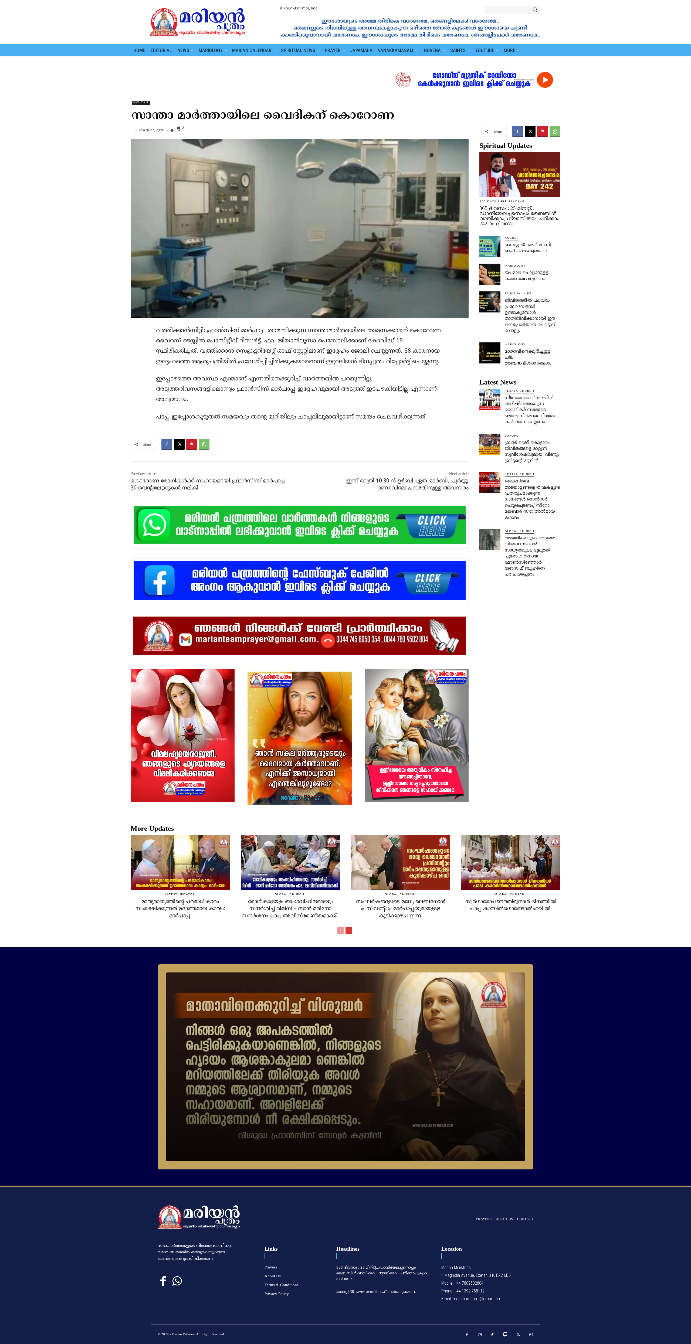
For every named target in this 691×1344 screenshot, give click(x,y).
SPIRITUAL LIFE (518, 293)
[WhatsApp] (555, 131)
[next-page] (349, 930)
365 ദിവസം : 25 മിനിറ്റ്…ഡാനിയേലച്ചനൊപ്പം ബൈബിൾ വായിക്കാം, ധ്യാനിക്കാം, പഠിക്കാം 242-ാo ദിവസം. (519, 215)
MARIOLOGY (515, 265)
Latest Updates (179, 894)
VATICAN (140, 102)
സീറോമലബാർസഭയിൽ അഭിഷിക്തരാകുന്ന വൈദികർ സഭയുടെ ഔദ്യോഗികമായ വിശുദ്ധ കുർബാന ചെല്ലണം (530, 410)
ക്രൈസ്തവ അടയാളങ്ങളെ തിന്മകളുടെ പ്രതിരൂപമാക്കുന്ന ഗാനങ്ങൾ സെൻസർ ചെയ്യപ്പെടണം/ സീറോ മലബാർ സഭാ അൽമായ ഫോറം (532, 499)
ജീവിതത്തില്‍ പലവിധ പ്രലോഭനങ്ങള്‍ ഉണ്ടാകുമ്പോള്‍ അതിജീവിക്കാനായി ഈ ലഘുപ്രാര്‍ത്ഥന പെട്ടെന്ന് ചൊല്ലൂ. (530, 316)
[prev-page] (340, 930)
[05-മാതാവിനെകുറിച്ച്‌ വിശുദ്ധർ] (345, 1066)
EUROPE (512, 435)
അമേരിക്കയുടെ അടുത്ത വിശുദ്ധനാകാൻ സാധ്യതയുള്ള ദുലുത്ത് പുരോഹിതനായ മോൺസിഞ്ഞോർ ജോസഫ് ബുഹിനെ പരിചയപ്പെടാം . (530, 556)
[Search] (535, 10)
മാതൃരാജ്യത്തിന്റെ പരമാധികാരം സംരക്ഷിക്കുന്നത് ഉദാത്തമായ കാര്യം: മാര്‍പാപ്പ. (180, 909)
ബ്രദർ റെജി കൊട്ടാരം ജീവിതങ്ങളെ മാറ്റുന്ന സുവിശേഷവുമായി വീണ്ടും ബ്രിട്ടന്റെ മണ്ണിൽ (532, 452)
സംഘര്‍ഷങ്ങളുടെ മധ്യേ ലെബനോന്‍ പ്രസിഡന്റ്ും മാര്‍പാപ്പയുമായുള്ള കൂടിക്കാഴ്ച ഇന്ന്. (400, 909)
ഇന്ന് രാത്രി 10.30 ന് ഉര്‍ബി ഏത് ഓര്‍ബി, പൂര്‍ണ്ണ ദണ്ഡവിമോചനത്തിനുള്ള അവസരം (407, 485)
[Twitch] (505, 1335)
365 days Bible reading (501, 201)
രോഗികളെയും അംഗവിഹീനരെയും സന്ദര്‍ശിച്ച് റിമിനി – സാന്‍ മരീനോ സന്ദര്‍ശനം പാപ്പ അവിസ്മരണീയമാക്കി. (290, 909)
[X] (530, 131)
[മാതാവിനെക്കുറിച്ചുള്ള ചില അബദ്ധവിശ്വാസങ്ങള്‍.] (489, 352)
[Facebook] (517, 131)
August (512, 238)
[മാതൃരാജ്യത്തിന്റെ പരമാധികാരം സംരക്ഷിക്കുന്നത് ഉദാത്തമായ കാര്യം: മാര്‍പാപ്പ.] (180, 862)
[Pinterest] (542, 131)
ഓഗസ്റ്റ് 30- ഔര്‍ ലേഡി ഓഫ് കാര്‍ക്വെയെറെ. (376, 1292)
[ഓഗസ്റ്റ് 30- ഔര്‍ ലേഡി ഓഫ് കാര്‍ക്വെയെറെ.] (489, 246)
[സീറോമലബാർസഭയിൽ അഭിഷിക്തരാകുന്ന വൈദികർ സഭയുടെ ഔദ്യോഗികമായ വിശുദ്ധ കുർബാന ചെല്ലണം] (489, 399)
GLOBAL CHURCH (519, 531)
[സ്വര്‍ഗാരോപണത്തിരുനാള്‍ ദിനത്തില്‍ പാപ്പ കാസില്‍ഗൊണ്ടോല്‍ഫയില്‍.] (510, 862)
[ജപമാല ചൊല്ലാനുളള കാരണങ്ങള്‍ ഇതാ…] (489, 274)
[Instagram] (480, 1335)
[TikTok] (492, 1335)
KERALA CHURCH (519, 391)
